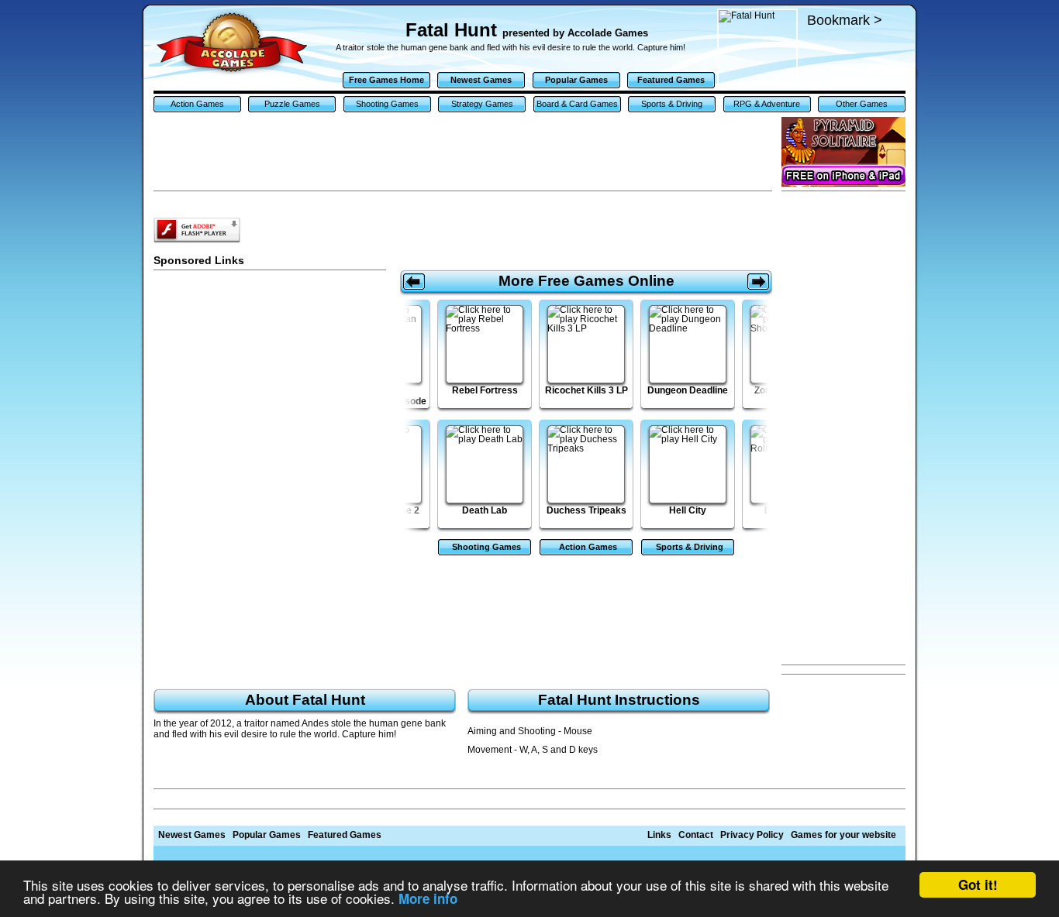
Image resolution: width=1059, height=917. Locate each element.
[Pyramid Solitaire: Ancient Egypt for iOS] (843, 152)
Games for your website (843, 834)
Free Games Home (386, 79)
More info (427, 898)
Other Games (862, 103)
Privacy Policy (752, 834)
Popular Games (576, 79)
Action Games (197, 103)
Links (659, 834)
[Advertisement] (843, 428)
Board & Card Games (577, 103)
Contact (695, 834)
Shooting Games (387, 103)
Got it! (978, 884)
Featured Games (671, 79)
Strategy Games (482, 103)
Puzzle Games (292, 103)
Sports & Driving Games (671, 105)
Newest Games (481, 79)
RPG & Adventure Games (766, 105)
